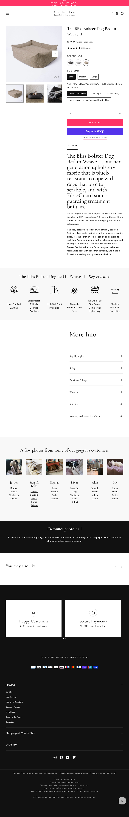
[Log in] (117, 13)
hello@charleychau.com (69, 541)
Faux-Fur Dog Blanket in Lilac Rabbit (74, 495)
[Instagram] (55, 757)
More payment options (95, 138)
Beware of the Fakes (14, 717)
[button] (7, 13)
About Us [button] (10, 684)
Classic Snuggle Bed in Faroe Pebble (34, 498)
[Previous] (115, 567)
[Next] (116, 294)
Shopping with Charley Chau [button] (20, 733)
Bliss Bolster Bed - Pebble (54, 493)
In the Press (10, 712)
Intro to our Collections (14, 702)
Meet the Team (11, 697)
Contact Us (10, 722)
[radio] (70, 62)
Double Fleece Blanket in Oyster (14, 493)
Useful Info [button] (11, 744)
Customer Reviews (13, 707)
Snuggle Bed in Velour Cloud (95, 493)
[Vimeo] (74, 757)
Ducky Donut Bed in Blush (115, 493)
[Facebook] (61, 757)
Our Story (9, 692)
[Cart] (122, 13)
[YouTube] (68, 757)
